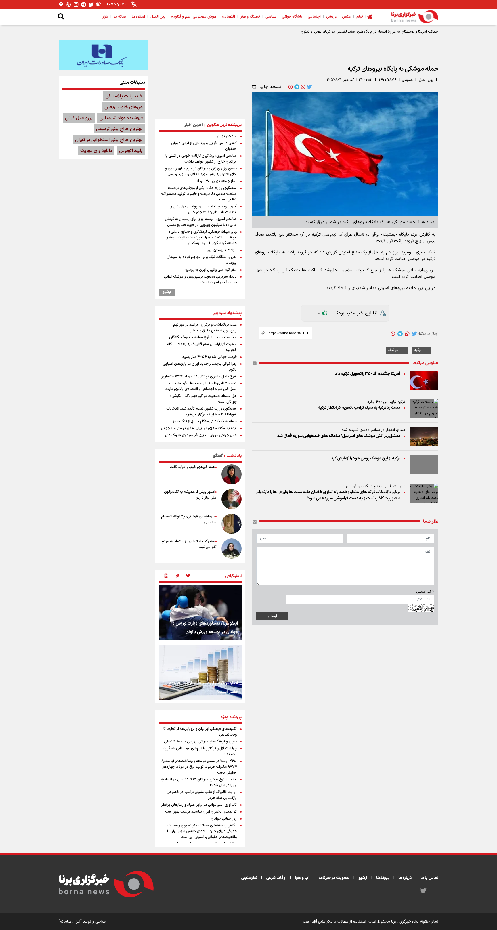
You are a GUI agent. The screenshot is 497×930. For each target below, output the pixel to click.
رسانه (423, 270)
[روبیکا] (98, 4)
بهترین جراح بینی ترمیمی (119, 128)
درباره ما (405, 878)
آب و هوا (302, 878)
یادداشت (234, 456)
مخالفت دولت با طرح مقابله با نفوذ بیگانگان (203, 337)
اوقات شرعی (276, 878)
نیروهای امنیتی (391, 288)
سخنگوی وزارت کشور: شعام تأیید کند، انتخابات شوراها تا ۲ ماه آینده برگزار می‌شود (201, 411)
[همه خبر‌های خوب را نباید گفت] (231, 474)
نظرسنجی (249, 878)
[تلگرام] (83, 4)
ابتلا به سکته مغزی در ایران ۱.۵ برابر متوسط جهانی (199, 428)
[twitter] (309, 86)
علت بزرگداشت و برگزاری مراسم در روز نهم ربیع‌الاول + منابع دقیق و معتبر (205, 327)
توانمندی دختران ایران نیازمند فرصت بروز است (201, 812)
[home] (369, 17)
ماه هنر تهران (227, 136)
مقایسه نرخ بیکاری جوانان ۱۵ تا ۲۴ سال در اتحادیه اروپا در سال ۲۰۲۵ (199, 782)
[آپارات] (68, 4)
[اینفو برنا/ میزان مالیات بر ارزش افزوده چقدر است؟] (200, 672)
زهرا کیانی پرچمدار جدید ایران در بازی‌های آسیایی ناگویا (200, 367)
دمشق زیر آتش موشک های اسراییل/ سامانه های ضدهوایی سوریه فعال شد (338, 436)
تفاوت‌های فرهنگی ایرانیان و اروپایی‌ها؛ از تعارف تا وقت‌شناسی (200, 732)
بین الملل (426, 80)
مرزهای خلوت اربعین (123, 107)
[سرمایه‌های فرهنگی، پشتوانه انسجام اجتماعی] (231, 524)
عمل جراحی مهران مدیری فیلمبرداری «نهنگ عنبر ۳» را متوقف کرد (201, 438)
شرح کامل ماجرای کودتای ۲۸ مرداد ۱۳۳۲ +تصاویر (199, 376)
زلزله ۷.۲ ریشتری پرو (222, 250)
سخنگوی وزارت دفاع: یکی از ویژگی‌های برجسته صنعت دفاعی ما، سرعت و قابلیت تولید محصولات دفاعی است (199, 194)
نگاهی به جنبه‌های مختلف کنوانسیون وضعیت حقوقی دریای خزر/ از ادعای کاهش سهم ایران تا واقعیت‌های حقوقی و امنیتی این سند (202, 831)
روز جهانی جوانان (224, 819)
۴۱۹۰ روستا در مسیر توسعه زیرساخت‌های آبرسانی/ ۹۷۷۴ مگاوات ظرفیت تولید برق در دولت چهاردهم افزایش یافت (199, 767)
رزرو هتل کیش (79, 117)
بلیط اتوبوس (131, 150)
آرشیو (166, 292)
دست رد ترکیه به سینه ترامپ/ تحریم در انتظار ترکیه (359, 408)
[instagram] (166, 576)
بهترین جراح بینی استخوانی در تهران (109, 139)
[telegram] (296, 86)
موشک (393, 350)
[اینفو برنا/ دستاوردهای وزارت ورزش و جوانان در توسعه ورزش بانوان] (200, 612)
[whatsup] (302, 86)
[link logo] (414, 16)
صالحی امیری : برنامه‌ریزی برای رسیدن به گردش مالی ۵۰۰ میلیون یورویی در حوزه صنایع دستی (201, 222)
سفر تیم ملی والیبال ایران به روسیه (211, 270)
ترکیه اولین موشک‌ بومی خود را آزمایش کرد (365, 458)
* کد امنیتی (425, 592)
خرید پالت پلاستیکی (124, 96)
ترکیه (316, 234)
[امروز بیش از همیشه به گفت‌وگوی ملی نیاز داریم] (231, 499)
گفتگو (218, 456)
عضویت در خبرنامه (333, 878)
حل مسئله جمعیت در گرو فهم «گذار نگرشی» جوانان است (203, 399)
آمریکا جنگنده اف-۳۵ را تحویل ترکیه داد (367, 374)
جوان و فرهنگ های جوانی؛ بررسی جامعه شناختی (200, 741)
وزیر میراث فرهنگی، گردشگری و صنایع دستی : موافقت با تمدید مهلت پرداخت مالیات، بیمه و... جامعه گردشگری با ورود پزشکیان (200, 237)
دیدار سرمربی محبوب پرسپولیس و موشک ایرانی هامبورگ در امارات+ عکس (200, 279)
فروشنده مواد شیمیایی (121, 117)
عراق (348, 234)
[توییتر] (91, 4)
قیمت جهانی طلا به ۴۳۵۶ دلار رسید (209, 357)
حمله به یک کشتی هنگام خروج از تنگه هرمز (205, 421)
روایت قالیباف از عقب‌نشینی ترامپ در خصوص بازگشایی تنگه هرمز (202, 795)
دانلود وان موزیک (96, 150)
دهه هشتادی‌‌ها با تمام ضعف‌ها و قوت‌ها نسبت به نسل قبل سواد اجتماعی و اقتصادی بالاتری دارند (200, 386)
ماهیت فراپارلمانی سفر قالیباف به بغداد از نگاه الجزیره (202, 347)
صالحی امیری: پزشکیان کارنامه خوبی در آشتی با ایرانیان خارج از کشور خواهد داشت (201, 159)
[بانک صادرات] (103, 55)
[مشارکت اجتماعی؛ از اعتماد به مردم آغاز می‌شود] (231, 548)
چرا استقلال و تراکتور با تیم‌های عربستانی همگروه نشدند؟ (200, 751)
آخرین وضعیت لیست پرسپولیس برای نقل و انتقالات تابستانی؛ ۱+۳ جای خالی (203, 209)
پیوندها (382, 878)
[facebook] (290, 86)
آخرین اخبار (193, 125)
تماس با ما (429, 878)
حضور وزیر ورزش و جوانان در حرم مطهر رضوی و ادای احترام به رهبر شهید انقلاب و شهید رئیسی (201, 171)
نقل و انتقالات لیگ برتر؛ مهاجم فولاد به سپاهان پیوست (202, 260)
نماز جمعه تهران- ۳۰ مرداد (216, 181)
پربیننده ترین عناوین (224, 125)
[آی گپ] (61, 4)
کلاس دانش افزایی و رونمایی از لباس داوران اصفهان (204, 146)
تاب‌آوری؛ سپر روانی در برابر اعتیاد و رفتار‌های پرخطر (199, 805)
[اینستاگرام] (76, 4)
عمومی (407, 80)
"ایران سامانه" (70, 921)
